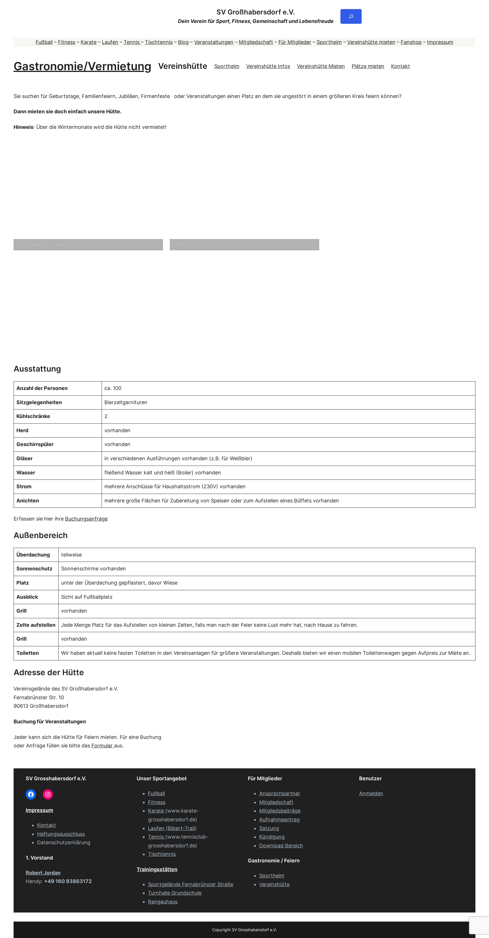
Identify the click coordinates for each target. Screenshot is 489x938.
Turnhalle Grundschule (174, 893)
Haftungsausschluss (61, 834)
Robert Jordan (43, 873)
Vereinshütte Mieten (321, 66)
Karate (88, 42)
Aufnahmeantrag (279, 819)
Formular (102, 746)
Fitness (66, 42)
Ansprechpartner (279, 793)
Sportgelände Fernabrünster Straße (190, 884)
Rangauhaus (162, 902)
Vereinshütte (182, 66)
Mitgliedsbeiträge (280, 811)
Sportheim (329, 42)
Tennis (132, 42)
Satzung (269, 828)
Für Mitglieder (294, 42)
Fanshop (411, 42)
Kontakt (400, 66)
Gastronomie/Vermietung (82, 66)
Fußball (44, 42)
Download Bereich (281, 846)
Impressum (440, 42)
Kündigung (272, 837)
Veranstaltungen (213, 42)
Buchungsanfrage (86, 519)
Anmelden (371, 793)
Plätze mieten (368, 66)
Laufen (110, 42)
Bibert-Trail (181, 828)
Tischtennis (159, 42)
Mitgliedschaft (256, 42)
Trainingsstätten (157, 869)
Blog (183, 42)
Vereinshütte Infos (268, 66)
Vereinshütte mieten (371, 42)
